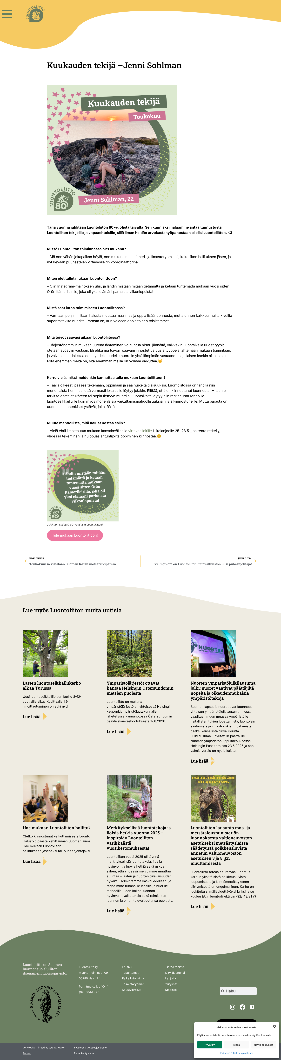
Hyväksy (210, 1044)
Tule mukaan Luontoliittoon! (75, 535)
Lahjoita (170, 978)
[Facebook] (242, 1006)
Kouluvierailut (131, 989)
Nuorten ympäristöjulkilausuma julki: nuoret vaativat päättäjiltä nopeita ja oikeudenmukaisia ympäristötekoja (223, 690)
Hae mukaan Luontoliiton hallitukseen (62, 827)
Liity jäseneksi (175, 972)
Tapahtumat (130, 972)
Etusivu (127, 967)
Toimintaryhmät (133, 984)
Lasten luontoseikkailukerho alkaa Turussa (52, 685)
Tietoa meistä (174, 967)
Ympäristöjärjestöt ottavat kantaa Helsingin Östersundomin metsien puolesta (140, 688)
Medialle (171, 989)
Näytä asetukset (263, 1044)
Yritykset (171, 984)
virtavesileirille (140, 431)
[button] (274, 1027)
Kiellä (236, 1044)
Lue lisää (32, 716)
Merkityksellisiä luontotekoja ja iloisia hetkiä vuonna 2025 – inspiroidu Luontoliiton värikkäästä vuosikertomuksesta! (139, 838)
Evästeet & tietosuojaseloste (236, 1053)
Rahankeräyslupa (84, 1053)
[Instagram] (232, 1006)
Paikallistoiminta (133, 978)
